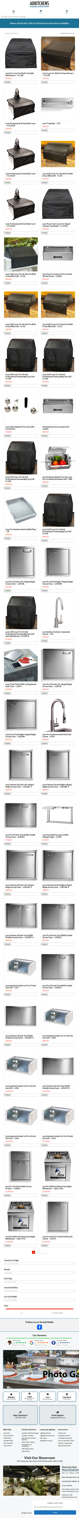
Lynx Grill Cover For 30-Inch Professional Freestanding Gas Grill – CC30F (20, 376)
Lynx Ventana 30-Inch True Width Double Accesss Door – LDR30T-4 (19, 936)
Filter (21, 1313)
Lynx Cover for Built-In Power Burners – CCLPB (58, 74)
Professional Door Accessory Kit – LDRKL (56, 428)
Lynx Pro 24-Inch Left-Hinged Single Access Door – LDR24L (57, 685)
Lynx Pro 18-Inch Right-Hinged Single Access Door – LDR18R (57, 582)
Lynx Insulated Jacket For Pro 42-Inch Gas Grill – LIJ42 (20, 1137)
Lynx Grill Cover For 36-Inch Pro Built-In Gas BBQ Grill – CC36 (20, 275)
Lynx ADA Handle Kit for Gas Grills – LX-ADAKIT (20, 428)
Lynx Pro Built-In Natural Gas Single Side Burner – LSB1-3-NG (57, 1187)
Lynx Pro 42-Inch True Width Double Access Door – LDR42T (57, 986)
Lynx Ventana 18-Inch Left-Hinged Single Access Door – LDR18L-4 (19, 785)
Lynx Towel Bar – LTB (51, 123)
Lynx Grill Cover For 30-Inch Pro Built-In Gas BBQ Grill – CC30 (57, 174)
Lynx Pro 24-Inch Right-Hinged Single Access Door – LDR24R (20, 735)
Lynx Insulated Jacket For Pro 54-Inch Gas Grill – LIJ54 (57, 1137)
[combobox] (39, 16)
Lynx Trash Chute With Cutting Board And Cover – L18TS (20, 685)
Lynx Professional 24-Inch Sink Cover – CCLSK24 (20, 174)
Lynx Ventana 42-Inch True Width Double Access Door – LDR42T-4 (56, 1087)
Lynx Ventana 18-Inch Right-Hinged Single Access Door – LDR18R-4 (57, 785)
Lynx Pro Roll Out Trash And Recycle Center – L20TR (57, 1237)
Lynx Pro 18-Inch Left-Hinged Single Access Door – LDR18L (20, 582)
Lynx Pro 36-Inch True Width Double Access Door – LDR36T (57, 936)
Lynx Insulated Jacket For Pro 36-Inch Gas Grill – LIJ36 (20, 1087)
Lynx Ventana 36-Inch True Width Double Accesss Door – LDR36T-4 (19, 1037)
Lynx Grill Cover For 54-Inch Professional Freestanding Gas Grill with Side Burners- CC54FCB (19, 634)
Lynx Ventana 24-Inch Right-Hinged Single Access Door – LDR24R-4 (57, 886)
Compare (7, 82)
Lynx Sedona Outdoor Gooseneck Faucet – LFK (56, 633)
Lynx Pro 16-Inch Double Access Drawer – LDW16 (18, 1187)
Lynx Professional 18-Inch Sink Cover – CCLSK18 (20, 124)
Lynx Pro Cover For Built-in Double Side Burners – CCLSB (19, 74)
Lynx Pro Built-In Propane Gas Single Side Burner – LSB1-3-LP (20, 1237)
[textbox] (39, 1263)
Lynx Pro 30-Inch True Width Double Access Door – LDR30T (20, 836)
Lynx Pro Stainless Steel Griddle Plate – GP (20, 530)
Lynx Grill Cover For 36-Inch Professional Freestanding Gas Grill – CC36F (57, 376)
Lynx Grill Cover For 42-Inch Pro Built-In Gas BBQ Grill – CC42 (20, 325)
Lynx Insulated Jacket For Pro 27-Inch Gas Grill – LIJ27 (20, 986)
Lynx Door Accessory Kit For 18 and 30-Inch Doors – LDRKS (57, 275)
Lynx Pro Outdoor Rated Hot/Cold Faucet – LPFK (56, 735)
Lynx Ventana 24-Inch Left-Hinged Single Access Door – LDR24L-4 (19, 886)
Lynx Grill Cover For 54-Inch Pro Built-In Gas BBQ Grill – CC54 (57, 325)
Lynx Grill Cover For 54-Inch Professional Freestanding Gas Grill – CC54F (57, 531)
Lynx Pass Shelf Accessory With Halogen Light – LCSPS (55, 836)
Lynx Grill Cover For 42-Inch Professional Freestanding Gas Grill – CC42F (20, 479)
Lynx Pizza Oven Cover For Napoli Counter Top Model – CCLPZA (56, 225)
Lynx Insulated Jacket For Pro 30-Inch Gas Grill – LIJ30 (57, 1037)
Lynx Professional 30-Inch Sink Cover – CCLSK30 (20, 225)
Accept (55, 1512)
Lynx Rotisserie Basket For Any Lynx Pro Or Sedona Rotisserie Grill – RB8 (57, 478)
